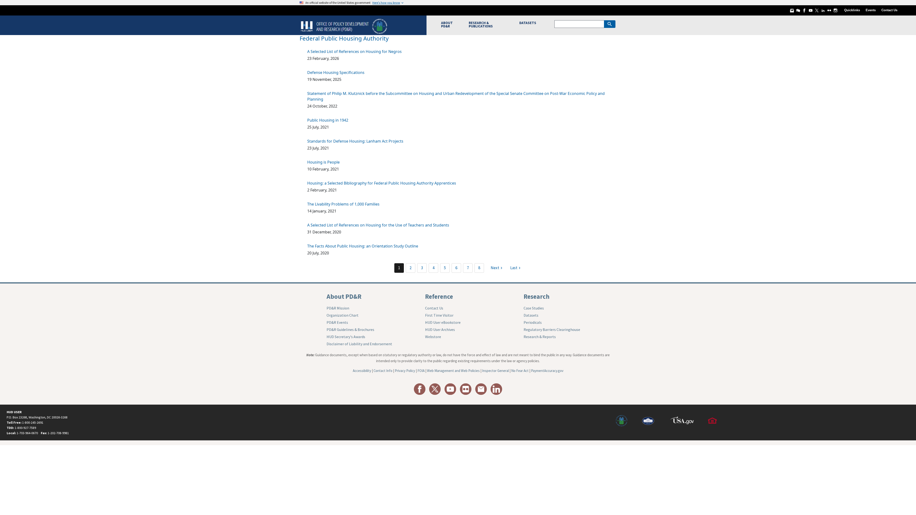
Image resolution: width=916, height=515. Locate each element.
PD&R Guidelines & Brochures (350, 329)
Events (871, 10)
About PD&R (344, 296)
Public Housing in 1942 (327, 120)
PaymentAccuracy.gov (547, 370)
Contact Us (889, 10)
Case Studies (534, 308)
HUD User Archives (440, 329)
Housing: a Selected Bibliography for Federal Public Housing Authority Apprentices (381, 183)
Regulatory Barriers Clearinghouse (552, 329)
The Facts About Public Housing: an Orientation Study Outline (362, 246)
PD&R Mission (338, 308)
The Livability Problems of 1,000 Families (343, 204)
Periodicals (533, 322)
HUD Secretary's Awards (346, 336)
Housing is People (323, 162)
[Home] (345, 25)
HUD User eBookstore (443, 322)
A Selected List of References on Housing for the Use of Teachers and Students (378, 225)
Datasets (531, 315)
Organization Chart (343, 315)
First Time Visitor (439, 315)
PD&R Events (337, 322)
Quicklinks (852, 10)
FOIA (421, 370)
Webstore (433, 336)
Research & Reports (540, 336)
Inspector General (495, 370)
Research (537, 296)
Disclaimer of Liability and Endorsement (359, 343)
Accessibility (362, 370)
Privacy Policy (405, 370)
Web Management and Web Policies (453, 370)
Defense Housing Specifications (335, 72)
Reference (439, 296)
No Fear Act (520, 370)
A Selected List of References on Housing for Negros (354, 51)
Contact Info (383, 370)
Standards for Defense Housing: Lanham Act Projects (355, 141)
